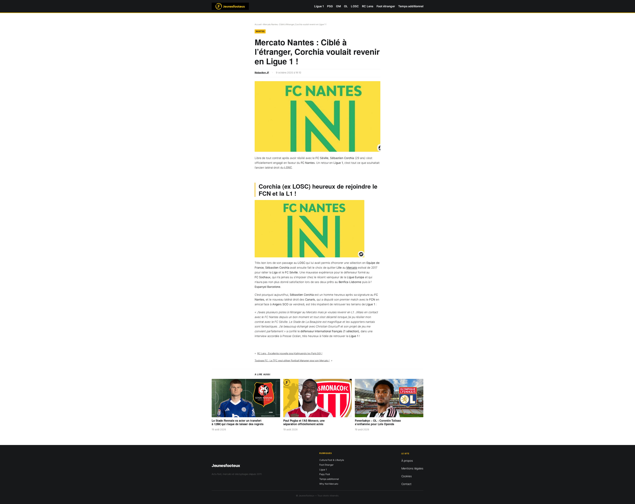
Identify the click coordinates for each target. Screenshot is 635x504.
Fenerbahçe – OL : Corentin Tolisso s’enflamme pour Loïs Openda (378, 422)
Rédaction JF (262, 72)
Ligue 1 (323, 469)
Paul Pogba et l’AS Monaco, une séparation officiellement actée (304, 422)
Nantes (260, 31)
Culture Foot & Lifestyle (331, 460)
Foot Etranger (326, 464)
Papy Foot (324, 474)
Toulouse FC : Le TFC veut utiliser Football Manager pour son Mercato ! (292, 360)
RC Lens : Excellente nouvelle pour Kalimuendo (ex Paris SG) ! (289, 353)
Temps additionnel (329, 479)
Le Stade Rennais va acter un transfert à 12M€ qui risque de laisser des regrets (237, 422)
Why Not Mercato (328, 483)
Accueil (258, 24)
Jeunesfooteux (226, 465)
